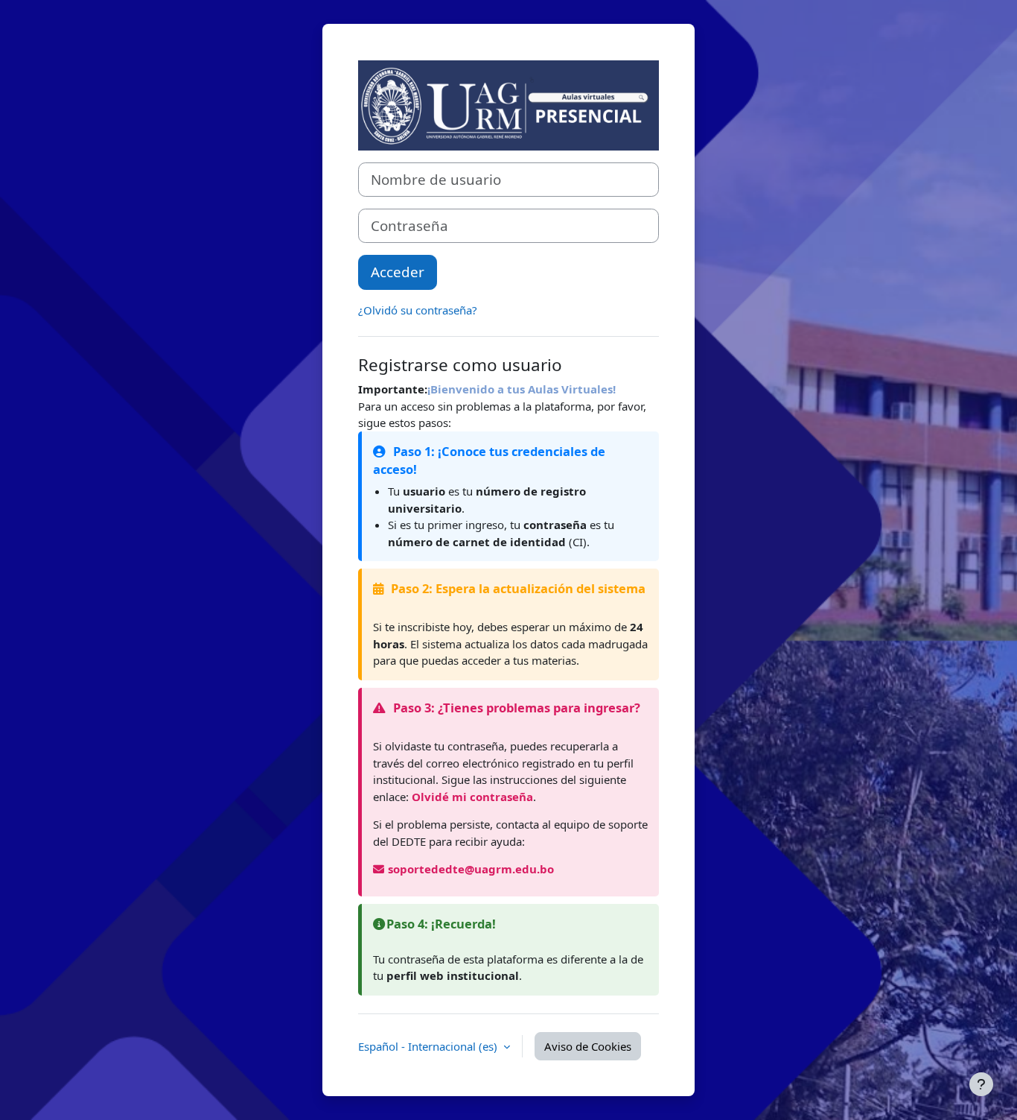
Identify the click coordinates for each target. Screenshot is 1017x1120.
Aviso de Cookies (587, 1046)
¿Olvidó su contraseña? (417, 310)
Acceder (397, 271)
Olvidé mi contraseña (472, 796)
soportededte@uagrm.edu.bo (471, 868)
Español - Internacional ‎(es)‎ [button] (429, 1046)
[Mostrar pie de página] (981, 1084)
